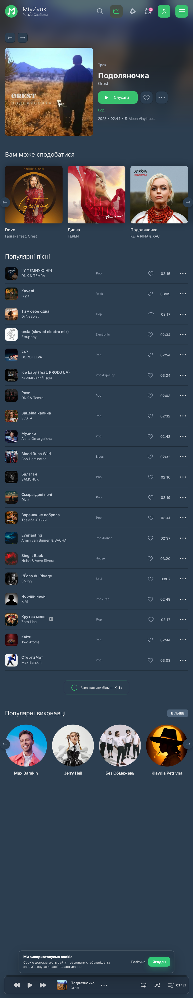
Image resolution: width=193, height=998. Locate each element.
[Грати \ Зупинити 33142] (11, 396)
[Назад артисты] (5, 744)
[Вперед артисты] (188, 744)
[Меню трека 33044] (183, 497)
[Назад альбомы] (5, 202)
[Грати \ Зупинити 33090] (11, 579)
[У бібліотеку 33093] (151, 315)
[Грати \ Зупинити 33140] (11, 294)
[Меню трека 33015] (183, 660)
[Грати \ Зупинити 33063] (11, 355)
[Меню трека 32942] (183, 456)
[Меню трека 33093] (183, 314)
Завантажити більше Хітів (101, 688)
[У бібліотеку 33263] (150, 477)
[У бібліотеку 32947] (150, 559)
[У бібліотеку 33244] (150, 416)
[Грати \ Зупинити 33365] (11, 436)
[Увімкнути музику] (30, 985)
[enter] (164, 11)
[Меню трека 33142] (183, 395)
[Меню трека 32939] (183, 334)
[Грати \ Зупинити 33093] (11, 314)
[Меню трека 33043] (183, 640)
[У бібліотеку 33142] (150, 396)
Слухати (121, 97)
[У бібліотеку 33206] (150, 539)
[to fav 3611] (146, 97)
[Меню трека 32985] (183, 599)
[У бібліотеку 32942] (150, 457)
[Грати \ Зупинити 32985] (11, 599)
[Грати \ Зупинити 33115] (11, 518)
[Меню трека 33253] (183, 619)
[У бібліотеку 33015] (150, 661)
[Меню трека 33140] (183, 294)
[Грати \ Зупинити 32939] (11, 335)
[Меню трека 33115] (183, 517)
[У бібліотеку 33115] (150, 518)
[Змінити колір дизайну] (133, 11)
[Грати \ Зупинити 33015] (11, 660)
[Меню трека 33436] (183, 273)
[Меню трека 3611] (161, 97)
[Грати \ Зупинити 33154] (11, 375)
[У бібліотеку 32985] (150, 600)
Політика (138, 962)
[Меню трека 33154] (183, 375)
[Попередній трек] (10, 38)
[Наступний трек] (23, 38)
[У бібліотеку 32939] (150, 335)
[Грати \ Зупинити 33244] (11, 416)
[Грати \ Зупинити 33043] (11, 640)
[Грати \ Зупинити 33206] (11, 538)
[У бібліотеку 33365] (150, 437)
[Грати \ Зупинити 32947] (11, 558)
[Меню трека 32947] (183, 558)
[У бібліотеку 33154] (150, 376)
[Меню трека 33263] (183, 477)
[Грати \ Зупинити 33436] (11, 273)
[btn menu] (181, 11)
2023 (102, 118)
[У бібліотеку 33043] (150, 640)
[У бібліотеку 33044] (150, 498)
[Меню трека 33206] (183, 538)
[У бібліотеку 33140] (150, 294)
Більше (177, 713)
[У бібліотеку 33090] (150, 579)
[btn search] (100, 11)
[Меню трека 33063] (183, 355)
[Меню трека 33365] (183, 436)
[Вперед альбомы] (188, 202)
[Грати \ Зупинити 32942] (11, 457)
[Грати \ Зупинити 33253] (11, 620)
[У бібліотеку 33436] (150, 274)
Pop (101, 110)
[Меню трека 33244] (183, 416)
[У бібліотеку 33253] (151, 620)
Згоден (159, 962)
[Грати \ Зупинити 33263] (11, 477)
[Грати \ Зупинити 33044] (11, 497)
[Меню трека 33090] (183, 579)
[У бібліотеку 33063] (150, 355)
